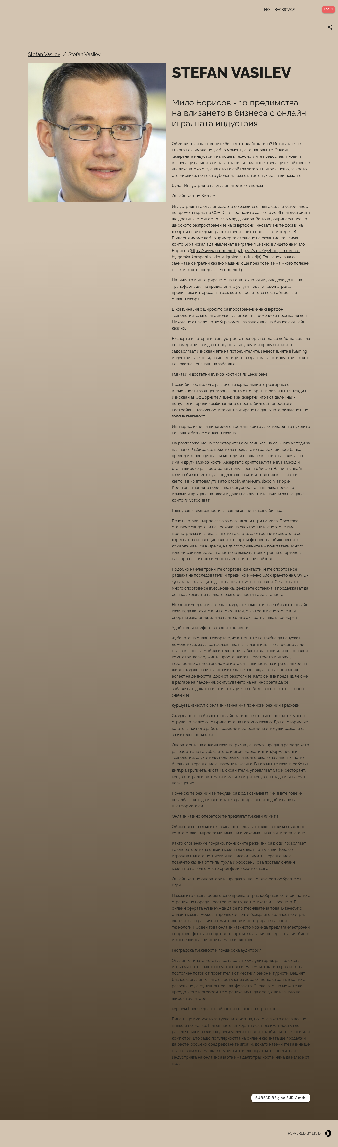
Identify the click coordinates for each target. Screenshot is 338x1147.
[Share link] (330, 27)
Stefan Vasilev (44, 54)
